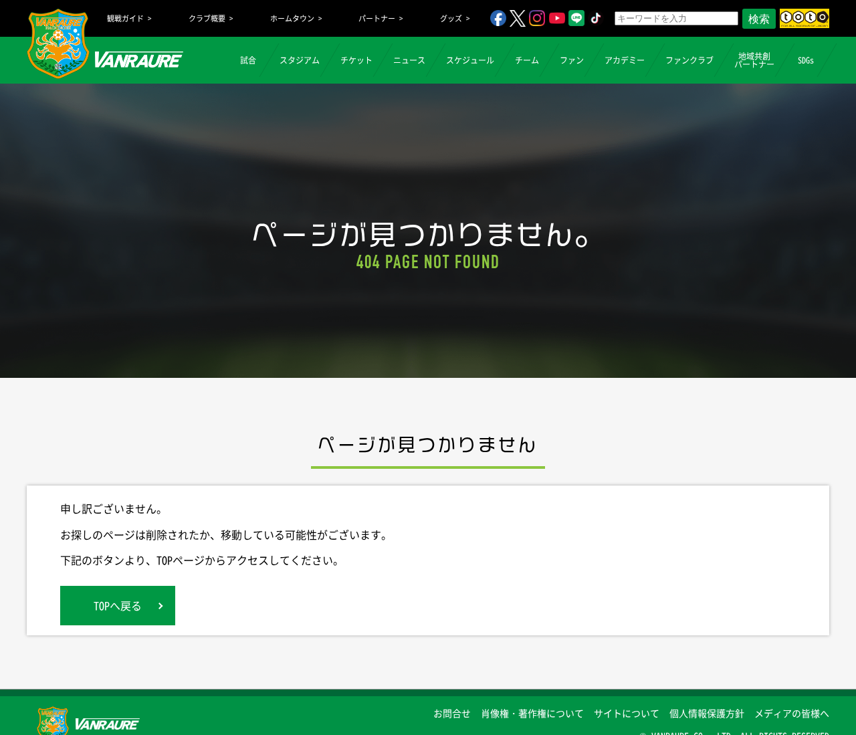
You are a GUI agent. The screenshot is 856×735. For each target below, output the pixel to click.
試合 (248, 60)
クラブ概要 (207, 18)
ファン (572, 60)
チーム (527, 60)
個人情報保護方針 (706, 713)
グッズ (451, 18)
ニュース (409, 60)
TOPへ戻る (118, 605)
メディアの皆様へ (791, 713)
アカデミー (625, 60)
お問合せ (452, 713)
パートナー (376, 18)
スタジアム (300, 60)
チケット (356, 60)
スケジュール (470, 60)
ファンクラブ (689, 60)
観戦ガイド (125, 18)
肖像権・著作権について (532, 713)
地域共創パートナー (754, 60)
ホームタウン (292, 18)
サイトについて (626, 713)
